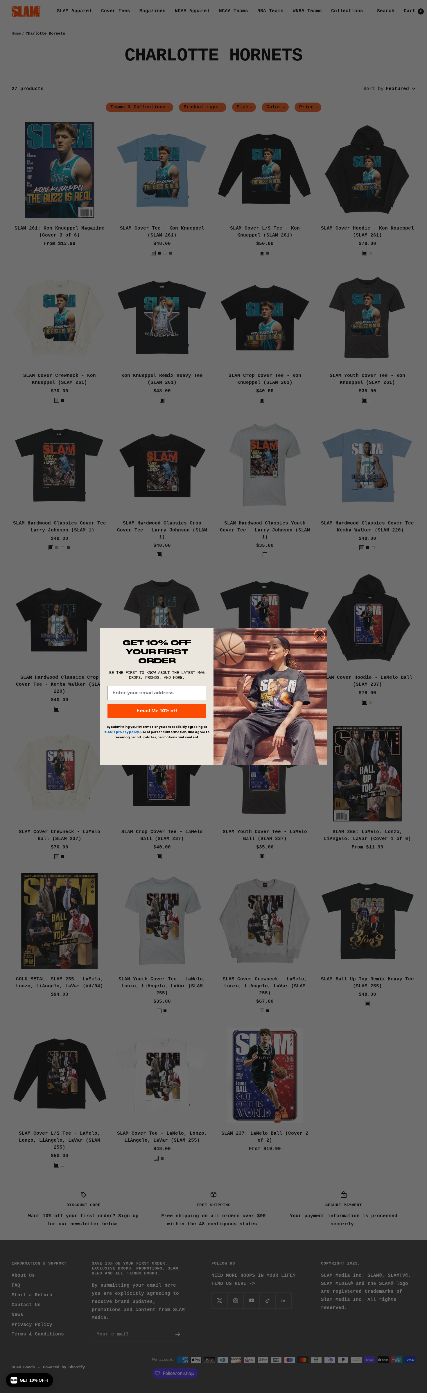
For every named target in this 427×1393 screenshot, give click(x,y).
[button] (29, 1380)
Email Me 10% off (157, 711)
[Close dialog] (319, 636)
